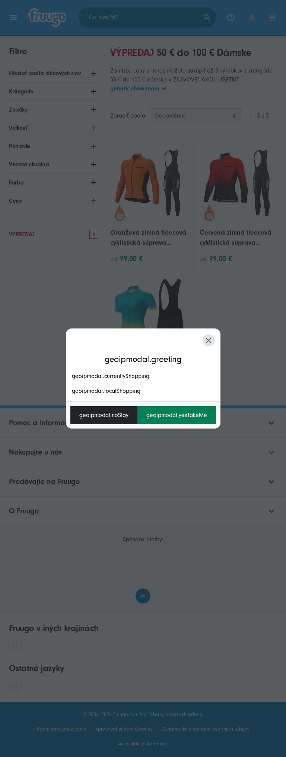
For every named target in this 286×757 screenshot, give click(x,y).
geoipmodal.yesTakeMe (176, 415)
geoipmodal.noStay (103, 415)
